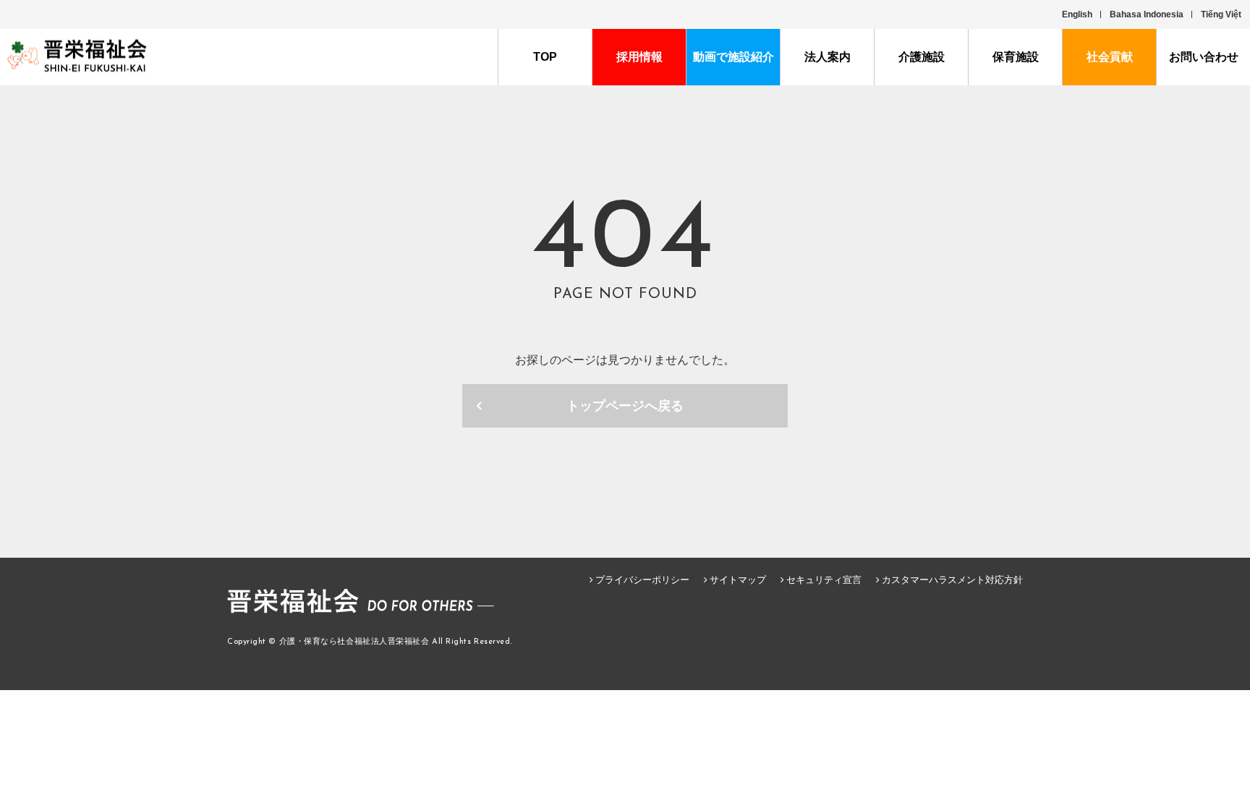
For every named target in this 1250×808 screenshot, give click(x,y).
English (1077, 14)
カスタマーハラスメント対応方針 (952, 579)
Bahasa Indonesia (1146, 14)
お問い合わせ (1203, 57)
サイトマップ (738, 579)
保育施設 (1015, 57)
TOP (545, 57)
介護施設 (921, 57)
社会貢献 (1110, 57)
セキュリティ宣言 (824, 579)
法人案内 (827, 57)
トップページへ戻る (625, 406)
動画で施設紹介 (733, 57)
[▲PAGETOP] (1214, 714)
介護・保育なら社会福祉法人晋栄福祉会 (354, 642)
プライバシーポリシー (642, 579)
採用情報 (639, 57)
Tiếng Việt (1221, 14)
